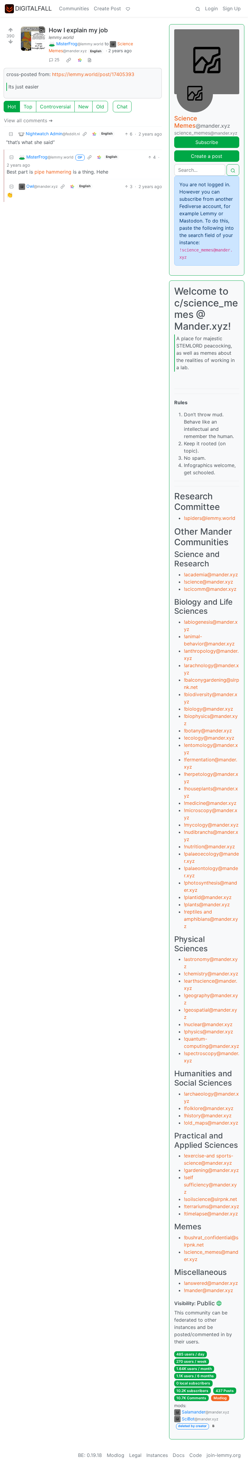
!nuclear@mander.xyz (208, 1024)
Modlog (220, 1398)
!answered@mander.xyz (211, 1283)
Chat (122, 107)
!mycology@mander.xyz (211, 825)
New (83, 107)
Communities (74, 8)
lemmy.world (61, 37)
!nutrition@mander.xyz (209, 846)
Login (211, 8)
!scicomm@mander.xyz (210, 589)
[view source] (89, 59)
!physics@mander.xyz (208, 1032)
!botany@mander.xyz (208, 731)
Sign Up (232, 8)
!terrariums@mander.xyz (211, 1206)
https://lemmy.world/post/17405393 (93, 74)
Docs (178, 1455)
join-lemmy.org (224, 1455)
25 (57, 59)
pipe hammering (52, 172)
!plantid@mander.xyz (208, 897)
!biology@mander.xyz (208, 709)
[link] (68, 60)
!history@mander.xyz (208, 1115)
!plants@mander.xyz (207, 904)
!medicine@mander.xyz (210, 803)
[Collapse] (11, 134)
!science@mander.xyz (208, 582)
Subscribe (206, 142)
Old (100, 107)
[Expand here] (33, 39)
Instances (157, 1455)
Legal (135, 1455)
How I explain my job (78, 30)
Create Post (107, 8)
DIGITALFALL (33, 8)
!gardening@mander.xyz (211, 1170)
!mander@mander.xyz (208, 1290)
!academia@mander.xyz (211, 574)
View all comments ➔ (28, 120)
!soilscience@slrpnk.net (210, 1199)
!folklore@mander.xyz (208, 1108)
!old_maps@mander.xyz (211, 1123)
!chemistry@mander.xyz (211, 974)
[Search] (198, 8)
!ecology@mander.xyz (209, 738)
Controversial (55, 107)
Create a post (206, 156)
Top (28, 107)
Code (195, 1455)
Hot (12, 107)
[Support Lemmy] (127, 8)
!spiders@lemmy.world (209, 518)
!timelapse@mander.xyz (211, 1214)
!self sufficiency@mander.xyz (210, 1184)
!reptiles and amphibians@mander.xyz (211, 919)
